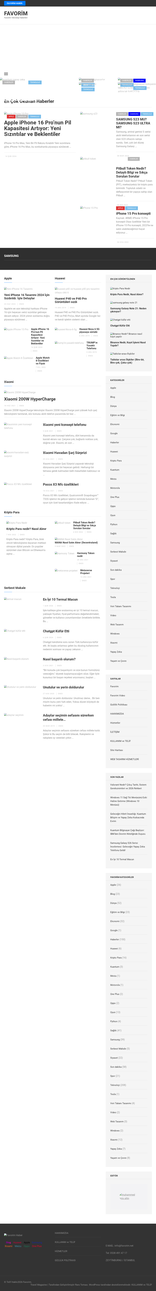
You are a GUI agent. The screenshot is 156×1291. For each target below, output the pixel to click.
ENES (21, 304)
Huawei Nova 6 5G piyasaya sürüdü (89, 330)
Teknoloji (35, 82)
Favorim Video (117, 695)
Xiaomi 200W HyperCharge (30, 399)
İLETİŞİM (114, 732)
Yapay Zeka (49, 82)
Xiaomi (9, 382)
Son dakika (116, 570)
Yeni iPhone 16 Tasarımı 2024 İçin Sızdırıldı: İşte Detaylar (27, 296)
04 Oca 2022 (123, 242)
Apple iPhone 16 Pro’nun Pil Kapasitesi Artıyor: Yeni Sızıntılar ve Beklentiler (37, 128)
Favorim (16, 13)
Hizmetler (115, 723)
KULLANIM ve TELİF (120, 741)
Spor (112, 579)
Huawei (60, 278)
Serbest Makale (99, 85)
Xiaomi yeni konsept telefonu (64, 425)
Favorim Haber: (15, 3)
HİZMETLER (61, 1251)
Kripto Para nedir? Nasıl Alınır (26, 529)
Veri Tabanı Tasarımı (120, 606)
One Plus (114, 497)
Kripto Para (123, 163)
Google (114, 433)
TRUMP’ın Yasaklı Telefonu (92, 345)
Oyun (85, 85)
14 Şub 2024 (10, 156)
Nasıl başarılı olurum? (59, 659)
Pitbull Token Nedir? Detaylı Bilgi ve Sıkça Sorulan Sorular (131, 172)
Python (113, 524)
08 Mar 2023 (123, 156)
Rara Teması (81, 1284)
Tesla (113, 597)
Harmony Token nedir (85, 555)
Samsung (139, 80)
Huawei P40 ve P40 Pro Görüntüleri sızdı (71, 300)
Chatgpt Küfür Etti (56, 631)
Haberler (8, 82)
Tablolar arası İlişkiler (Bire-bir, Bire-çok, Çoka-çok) (127, 361)
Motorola (115, 488)
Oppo (113, 506)
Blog (112, 397)
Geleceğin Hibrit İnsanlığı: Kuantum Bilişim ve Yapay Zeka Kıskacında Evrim (36, 94)
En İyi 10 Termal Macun (94, 94)
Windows (115, 633)
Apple (11, 117)
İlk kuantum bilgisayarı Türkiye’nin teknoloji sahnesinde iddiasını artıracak (136, 95)
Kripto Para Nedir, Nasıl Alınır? (126, 294)
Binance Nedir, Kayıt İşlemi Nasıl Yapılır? (128, 344)
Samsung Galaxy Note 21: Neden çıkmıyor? (128, 310)
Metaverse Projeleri (86, 572)
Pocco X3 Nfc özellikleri (61, 484)
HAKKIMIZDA (117, 713)
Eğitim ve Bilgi (117, 415)
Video (99, 89)
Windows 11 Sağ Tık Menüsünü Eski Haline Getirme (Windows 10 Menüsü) (128, 801)
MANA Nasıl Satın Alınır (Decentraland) (76, 542)
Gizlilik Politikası (118, 704)
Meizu (113, 479)
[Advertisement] (78, 47)
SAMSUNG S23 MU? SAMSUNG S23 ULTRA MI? (133, 123)
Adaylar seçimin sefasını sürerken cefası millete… (68, 717)
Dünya (113, 406)
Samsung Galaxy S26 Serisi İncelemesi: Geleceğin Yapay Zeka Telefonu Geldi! (127, 847)
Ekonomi (122, 159)
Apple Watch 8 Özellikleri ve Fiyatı (43, 360)
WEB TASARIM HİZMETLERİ (124, 759)
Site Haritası (116, 750)
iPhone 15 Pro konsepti (133, 213)
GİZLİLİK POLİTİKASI (65, 1260)
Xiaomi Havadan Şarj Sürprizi (65, 453)
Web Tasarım (117, 624)
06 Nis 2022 (122, 205)
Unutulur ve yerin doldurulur (63, 687)
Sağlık (113, 533)
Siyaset (114, 560)
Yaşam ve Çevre (118, 661)
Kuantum (21, 82)
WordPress (94, 1284)
